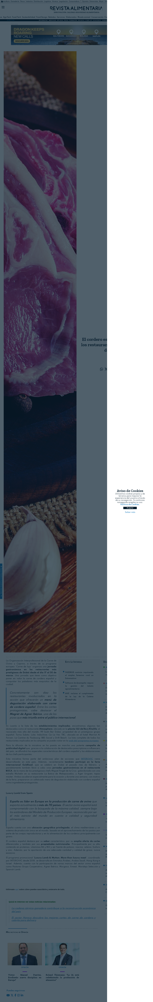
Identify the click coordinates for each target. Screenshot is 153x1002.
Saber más (130, 512)
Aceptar (130, 508)
